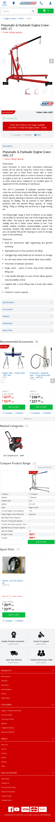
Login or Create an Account (11, 711)
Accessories (8, 309)
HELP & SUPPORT (9, 773)
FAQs (3, 766)
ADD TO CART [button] (13, 407)
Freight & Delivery (7, 728)
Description (7, 146)
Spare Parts (8, 330)
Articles (4, 762)
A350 (30, 501)
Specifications (8, 302)
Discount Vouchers (8, 792)
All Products (5, 676)
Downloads (7, 323)
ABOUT (4, 738)
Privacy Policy (6, 796)
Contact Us (5, 783)
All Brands (5, 685)
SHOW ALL (28, 419)
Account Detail (6, 715)
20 (37, 342)
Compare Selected (45, 467)
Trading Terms (6, 800)
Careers (4, 753)
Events (3, 757)
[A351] (27, 61)
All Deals (4, 681)
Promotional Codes (8, 787)
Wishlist (4, 723)
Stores (3, 749)
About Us (4, 745)
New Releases (6, 689)
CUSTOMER (6, 704)
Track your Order (7, 719)
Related (6, 316)
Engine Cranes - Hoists (14, 18)
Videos (3, 694)
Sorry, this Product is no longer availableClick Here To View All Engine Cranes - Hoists (27, 126)
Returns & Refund (7, 732)
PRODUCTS (6, 670)
